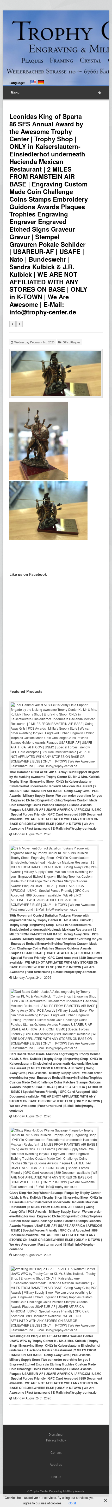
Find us (56, 1476)
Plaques (75, 342)
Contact (56, 1452)
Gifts (66, 342)
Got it (72, 1503)
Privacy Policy (56, 1440)
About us (56, 1464)
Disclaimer (56, 1434)
